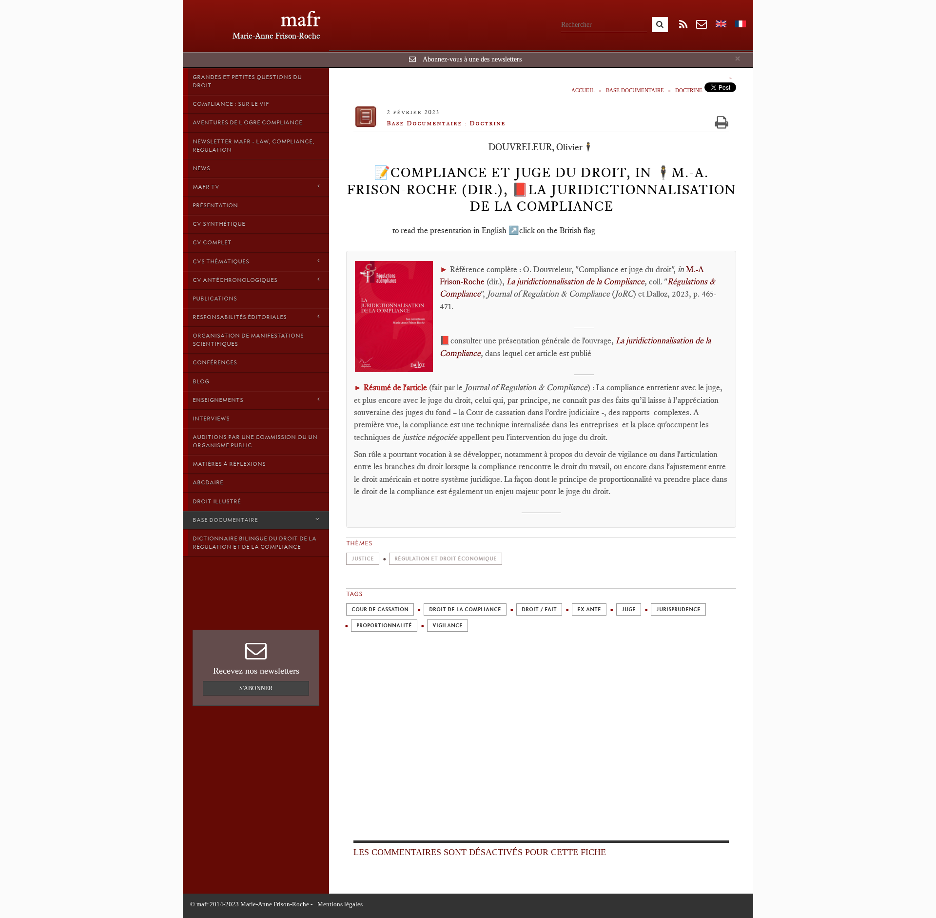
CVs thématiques (221, 261)
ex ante (589, 609)
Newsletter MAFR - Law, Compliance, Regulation (253, 145)
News (201, 168)
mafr (300, 19)
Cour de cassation (380, 609)
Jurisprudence (678, 609)
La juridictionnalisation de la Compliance (575, 281)
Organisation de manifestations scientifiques (248, 339)
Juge (629, 609)
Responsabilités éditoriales (240, 317)
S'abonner (256, 688)
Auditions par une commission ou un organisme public (255, 441)
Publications (215, 298)
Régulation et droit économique (445, 559)
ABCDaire (208, 482)
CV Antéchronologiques (235, 280)
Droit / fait (539, 609)
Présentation (215, 205)
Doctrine (688, 90)
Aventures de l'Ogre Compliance (247, 122)
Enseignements (218, 400)
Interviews (211, 418)
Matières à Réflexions (229, 463)
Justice (362, 559)
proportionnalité (384, 625)
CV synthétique (219, 223)
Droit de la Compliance (465, 609)
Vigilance (447, 625)
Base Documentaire (225, 520)
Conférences (215, 362)
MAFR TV (206, 186)
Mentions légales (340, 904)
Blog (201, 381)
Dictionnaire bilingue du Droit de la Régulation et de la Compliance (254, 542)
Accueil (583, 90)
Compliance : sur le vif (231, 103)
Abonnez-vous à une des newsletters (472, 59)
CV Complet (212, 242)
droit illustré (217, 501)
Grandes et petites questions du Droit (247, 81)
